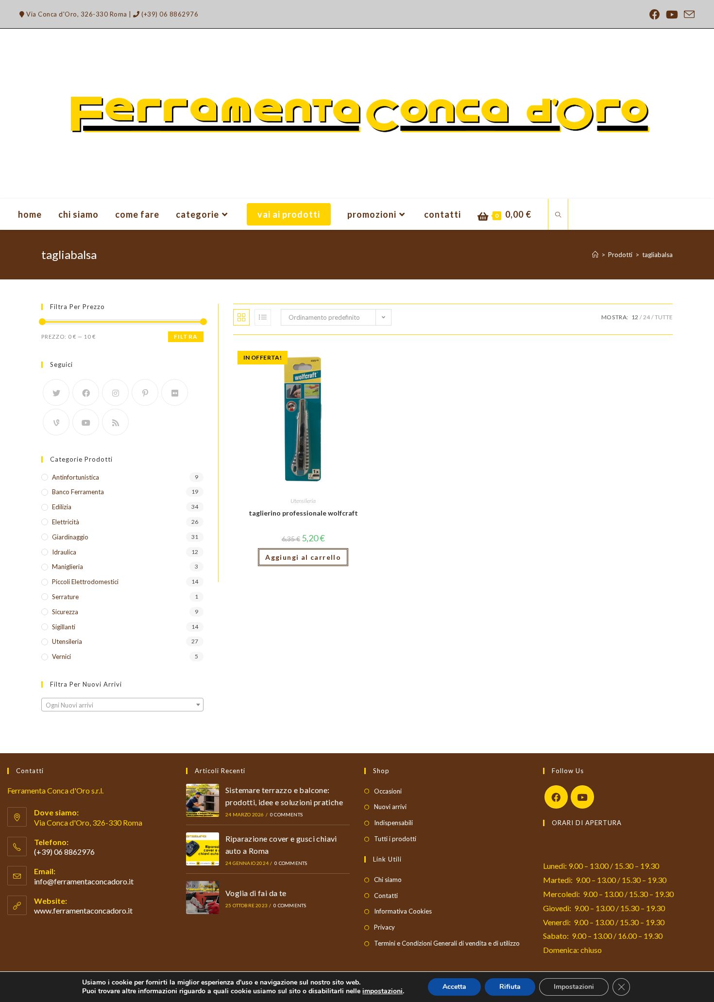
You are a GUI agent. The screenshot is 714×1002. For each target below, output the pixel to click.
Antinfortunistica (75, 477)
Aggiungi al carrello (303, 557)
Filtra (186, 336)
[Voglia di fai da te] (202, 897)
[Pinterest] (145, 392)
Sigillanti (63, 627)
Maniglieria (67, 566)
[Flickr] (174, 392)
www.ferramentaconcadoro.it (83, 910)
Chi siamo (388, 879)
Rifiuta (510, 986)
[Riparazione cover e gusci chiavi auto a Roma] (202, 848)
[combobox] (122, 704)
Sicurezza (65, 612)
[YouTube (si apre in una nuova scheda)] (672, 14)
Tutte (664, 317)
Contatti (386, 895)
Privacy (384, 927)
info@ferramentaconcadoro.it (84, 881)
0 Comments (286, 814)
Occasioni (388, 791)
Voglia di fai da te (256, 893)
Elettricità (65, 522)
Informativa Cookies (403, 911)
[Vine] (56, 422)
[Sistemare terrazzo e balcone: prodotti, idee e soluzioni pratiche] (202, 800)
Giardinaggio (70, 537)
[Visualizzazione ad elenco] (263, 317)
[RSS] (115, 422)
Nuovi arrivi (390, 807)
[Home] (595, 255)
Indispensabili (393, 823)
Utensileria (303, 500)
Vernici (61, 656)
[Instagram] (115, 392)
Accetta (454, 986)
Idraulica (64, 552)
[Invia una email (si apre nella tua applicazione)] (688, 14)
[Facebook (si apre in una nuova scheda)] (654, 14)
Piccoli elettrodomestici (85, 582)
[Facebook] (85, 392)
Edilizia (61, 507)
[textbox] (122, 705)
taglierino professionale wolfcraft (303, 513)
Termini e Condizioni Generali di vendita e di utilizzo (447, 943)
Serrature (65, 597)
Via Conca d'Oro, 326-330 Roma (76, 14)
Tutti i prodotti (395, 839)
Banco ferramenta (78, 492)
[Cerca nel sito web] (558, 215)
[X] (56, 392)
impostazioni (382, 991)
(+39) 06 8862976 (169, 14)
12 (634, 317)
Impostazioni (574, 986)
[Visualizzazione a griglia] (241, 317)
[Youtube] (85, 422)
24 (646, 317)
